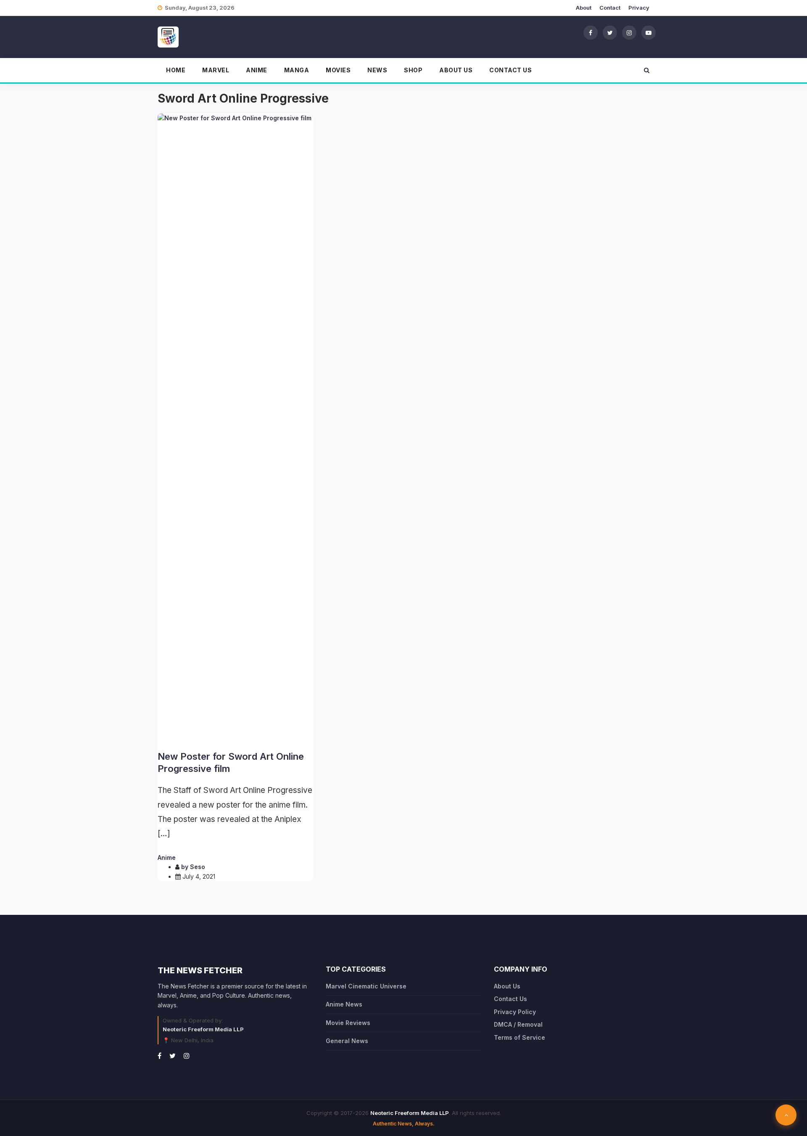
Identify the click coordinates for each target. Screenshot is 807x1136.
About (583, 7)
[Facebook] (590, 32)
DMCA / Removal (518, 1024)
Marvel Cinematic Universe (366, 986)
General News (347, 1040)
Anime (256, 70)
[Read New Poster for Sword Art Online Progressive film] (235, 429)
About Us (455, 70)
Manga (296, 70)
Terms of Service (519, 1037)
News (377, 70)
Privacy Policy (515, 1011)
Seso (197, 866)
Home (175, 70)
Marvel (215, 70)
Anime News (344, 1004)
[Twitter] (610, 32)
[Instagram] (629, 32)
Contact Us (510, 70)
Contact (609, 7)
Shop (413, 70)
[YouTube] (648, 32)
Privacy (638, 7)
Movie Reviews (348, 1022)
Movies (338, 70)
